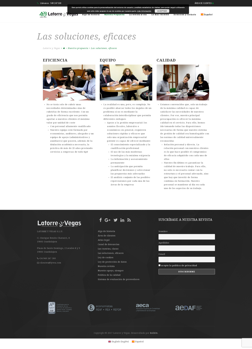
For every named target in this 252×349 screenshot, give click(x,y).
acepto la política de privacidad (179, 265)
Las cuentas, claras (108, 249)
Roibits (154, 333)
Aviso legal (104, 240)
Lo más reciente (160, 14)
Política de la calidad (109, 275)
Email (162, 254)
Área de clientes (107, 235)
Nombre (163, 231)
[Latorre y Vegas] (57, 15)
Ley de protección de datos (112, 262)
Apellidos (164, 243)
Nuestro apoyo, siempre (111, 270)
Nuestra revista (106, 266)
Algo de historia (91, 14)
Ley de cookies (105, 257)
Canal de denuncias (108, 244)
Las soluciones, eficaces (111, 253)
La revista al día (138, 14)
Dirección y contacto (185, 14)
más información (144, 11)
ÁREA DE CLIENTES (203, 3)
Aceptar (162, 11)
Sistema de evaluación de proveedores (119, 279)
